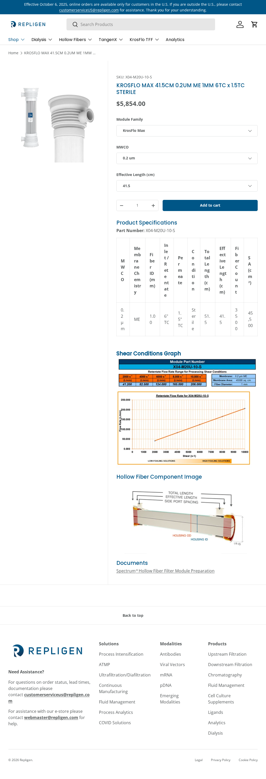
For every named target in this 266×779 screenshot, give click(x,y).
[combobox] (140, 24)
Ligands (215, 712)
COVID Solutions (115, 723)
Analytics (175, 40)
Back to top (133, 615)
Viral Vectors (172, 664)
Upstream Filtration (227, 654)
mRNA (166, 675)
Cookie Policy (248, 760)
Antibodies (170, 654)
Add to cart (210, 205)
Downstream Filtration (230, 664)
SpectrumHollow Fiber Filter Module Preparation (165, 571)
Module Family (129, 119)
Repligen (26, 760)
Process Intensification (121, 654)
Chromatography (225, 675)
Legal (199, 760)
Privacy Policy (220, 760)
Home (13, 52)
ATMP (104, 664)
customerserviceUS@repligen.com (89, 10)
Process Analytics (116, 712)
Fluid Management (117, 702)
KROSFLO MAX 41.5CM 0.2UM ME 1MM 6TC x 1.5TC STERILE (60, 52)
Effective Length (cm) (135, 174)
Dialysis (215, 733)
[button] (254, 24)
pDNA (165, 685)
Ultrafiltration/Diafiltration (125, 675)
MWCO (122, 147)
